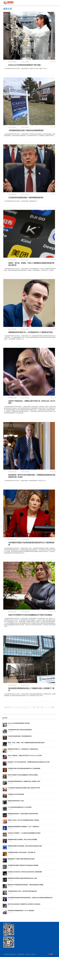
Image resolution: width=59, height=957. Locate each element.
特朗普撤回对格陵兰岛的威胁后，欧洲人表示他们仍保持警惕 (22, 839)
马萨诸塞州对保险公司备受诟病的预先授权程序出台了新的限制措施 (31, 543)
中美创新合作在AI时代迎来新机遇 (16, 794)
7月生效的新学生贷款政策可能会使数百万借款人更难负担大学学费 (24, 787)
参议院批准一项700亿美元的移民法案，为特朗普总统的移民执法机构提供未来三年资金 (31, 476)
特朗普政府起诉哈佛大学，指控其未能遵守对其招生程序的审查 (23, 813)
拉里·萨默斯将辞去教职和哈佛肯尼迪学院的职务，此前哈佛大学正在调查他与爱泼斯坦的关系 (30, 897)
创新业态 (27, 127)
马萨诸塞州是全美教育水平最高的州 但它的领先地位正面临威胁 (23, 865)
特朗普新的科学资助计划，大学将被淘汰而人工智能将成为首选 (30, 332)
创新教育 (27, 329)
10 (34, 707)
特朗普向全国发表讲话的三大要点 (16, 800)
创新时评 (27, 194)
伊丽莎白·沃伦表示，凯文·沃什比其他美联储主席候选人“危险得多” (23, 820)
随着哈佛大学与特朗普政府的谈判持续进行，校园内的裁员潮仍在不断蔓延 (25, 884)
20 (37, 707)
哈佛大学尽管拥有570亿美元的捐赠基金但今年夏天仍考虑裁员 (30, 615)
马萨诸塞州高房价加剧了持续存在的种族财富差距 (26, 130)
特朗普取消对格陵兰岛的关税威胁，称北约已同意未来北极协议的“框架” (25, 846)
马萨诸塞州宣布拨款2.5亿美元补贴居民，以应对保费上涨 (21, 852)
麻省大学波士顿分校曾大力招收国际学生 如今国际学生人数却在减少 (24, 904)
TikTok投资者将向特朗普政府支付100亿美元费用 (20, 807)
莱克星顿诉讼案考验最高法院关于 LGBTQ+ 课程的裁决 (21, 910)
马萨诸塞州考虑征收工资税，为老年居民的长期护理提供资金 (22, 891)
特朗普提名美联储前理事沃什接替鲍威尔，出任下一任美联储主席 (23, 826)
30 (41, 707)
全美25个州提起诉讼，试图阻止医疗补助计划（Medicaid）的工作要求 (31, 402)
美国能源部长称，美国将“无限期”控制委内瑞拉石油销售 (21, 859)
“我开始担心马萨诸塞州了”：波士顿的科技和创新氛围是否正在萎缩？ (24, 833)
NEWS (23, 61)
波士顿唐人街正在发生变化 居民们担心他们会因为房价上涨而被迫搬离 (25, 871)
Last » (53, 707)
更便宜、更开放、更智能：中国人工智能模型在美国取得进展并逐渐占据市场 (31, 264)
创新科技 (27, 259)
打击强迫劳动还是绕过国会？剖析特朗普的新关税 (25, 197)
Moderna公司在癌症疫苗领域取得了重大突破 (24, 65)
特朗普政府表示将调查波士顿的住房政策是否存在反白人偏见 (22, 878)
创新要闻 (27, 61)
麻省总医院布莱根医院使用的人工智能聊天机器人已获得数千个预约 (31, 689)
